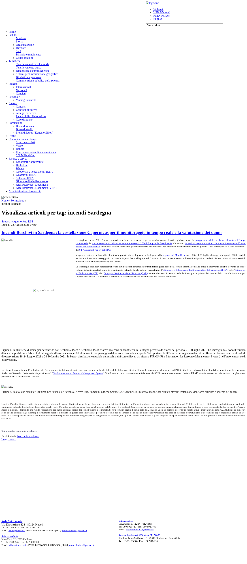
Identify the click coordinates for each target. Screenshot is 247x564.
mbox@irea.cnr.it (16, 530)
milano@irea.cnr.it (17, 545)
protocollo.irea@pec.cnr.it (74, 530)
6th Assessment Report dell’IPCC (95, 249)
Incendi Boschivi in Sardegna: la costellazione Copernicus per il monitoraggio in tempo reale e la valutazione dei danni (111, 232)
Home (4, 200)
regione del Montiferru (174, 255)
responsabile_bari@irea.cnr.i (140, 529)
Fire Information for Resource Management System (78, 373)
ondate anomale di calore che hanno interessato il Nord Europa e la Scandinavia (132, 243)
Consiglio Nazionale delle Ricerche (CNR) (126, 273)
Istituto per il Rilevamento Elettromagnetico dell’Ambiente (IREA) (195, 270)
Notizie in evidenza (28, 436)
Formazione (17, 200)
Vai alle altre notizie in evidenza (19, 431)
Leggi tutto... (8, 439)
